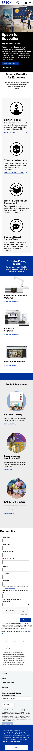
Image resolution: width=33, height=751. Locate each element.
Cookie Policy (12, 736)
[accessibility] (17, 2)
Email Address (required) (8, 695)
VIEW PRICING (9, 132)
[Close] (16, 747)
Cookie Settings (19, 734)
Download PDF (9, 424)
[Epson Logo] (7, 2)
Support (4, 678)
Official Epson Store (8, 682)
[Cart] (26, 2)
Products (4, 674)
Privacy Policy (26, 713)
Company (5, 687)
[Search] (21, 2)
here (22, 741)
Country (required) (7, 702)
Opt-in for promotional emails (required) (14, 710)
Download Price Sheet (11, 301)
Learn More (8, 470)
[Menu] (30, 2)
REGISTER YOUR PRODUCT (14, 173)
